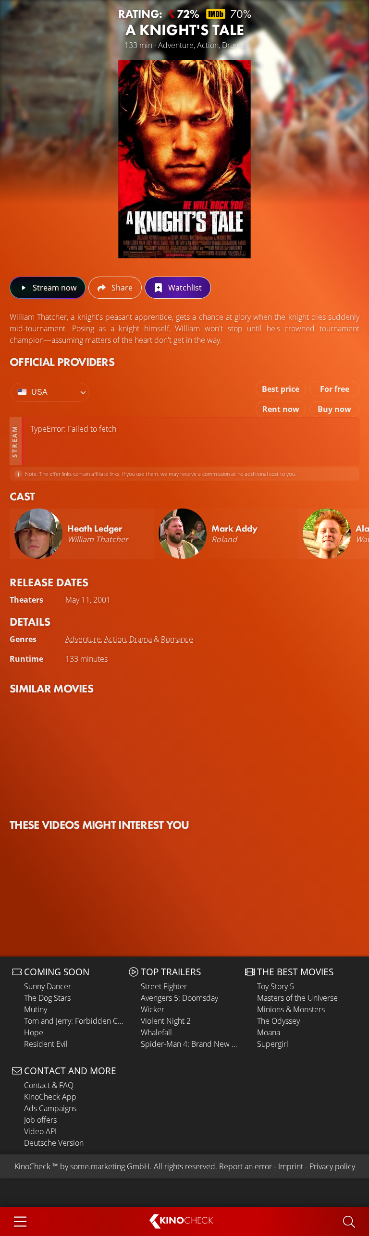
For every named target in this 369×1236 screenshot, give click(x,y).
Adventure (83, 639)
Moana (268, 1032)
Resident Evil (46, 1044)
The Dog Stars (47, 998)
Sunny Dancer (47, 986)
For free (334, 389)
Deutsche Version (54, 1143)
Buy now (334, 409)
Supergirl (272, 1044)
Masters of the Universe (297, 998)
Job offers (40, 1120)
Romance (177, 639)
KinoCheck (32, 1166)
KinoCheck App (50, 1097)
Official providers (62, 361)
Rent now (280, 409)
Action (115, 639)
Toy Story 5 (275, 986)
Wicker (152, 1009)
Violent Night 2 (166, 1021)
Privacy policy (332, 1166)
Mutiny (35, 1009)
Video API (40, 1131)
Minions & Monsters (291, 1009)
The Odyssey (278, 1021)
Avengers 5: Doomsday (179, 998)
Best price (280, 389)
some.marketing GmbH (110, 1166)
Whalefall (156, 1032)
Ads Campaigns (50, 1108)
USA (39, 392)
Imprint (290, 1166)
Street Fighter (164, 986)
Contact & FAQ (49, 1085)
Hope (33, 1032)
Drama (140, 639)
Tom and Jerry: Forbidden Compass (74, 1021)
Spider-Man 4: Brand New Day (191, 1044)
